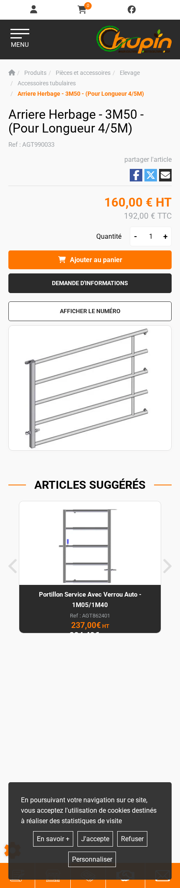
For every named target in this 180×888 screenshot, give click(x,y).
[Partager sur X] (150, 175)
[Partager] (165, 175)
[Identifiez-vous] (34, 9)
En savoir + (53, 839)
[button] (81, 93)
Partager (136, 175)
